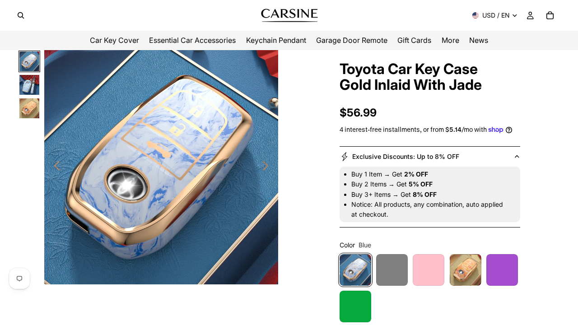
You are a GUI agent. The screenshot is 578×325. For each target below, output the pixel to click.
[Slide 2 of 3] (29, 85)
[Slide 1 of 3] (29, 61)
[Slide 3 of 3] (29, 108)
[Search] (21, 15)
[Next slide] (268, 167)
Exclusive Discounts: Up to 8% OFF (405, 156)
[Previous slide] (54, 167)
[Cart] (550, 15)
